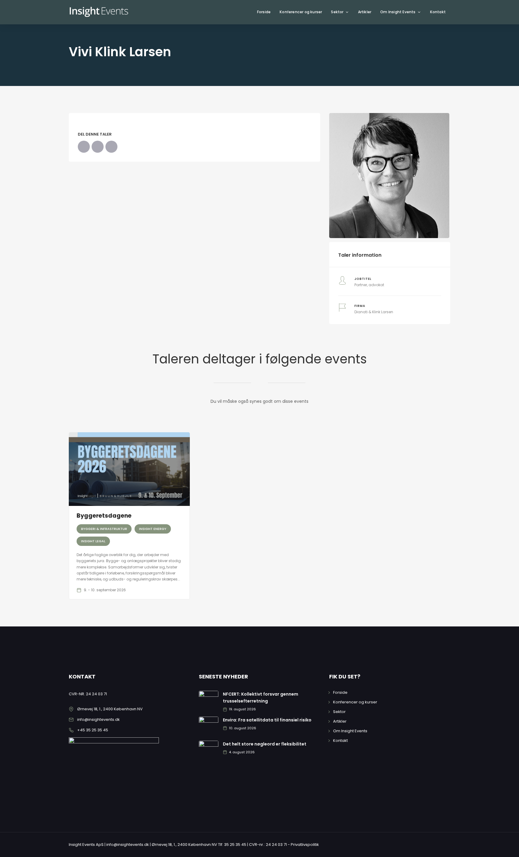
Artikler (365, 11)
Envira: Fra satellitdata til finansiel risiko (267, 720)
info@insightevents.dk (98, 719)
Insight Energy (152, 528)
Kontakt (438, 11)
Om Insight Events (397, 11)
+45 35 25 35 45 (92, 730)
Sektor (337, 11)
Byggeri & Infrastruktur (104, 528)
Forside (264, 11)
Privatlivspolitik (305, 844)
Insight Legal (93, 541)
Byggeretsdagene (104, 516)
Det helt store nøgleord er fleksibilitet (264, 744)
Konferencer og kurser (301, 11)
